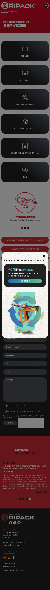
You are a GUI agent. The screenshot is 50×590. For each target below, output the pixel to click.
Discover (25, 281)
